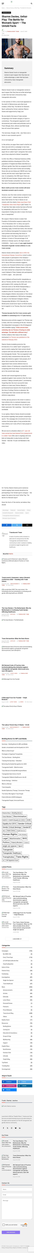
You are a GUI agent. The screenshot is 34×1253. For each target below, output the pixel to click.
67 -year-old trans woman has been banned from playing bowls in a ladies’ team (17, 433)
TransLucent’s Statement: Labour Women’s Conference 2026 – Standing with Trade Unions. (16, 579)
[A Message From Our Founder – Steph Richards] (17, 686)
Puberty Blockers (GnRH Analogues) (12, 797)
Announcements (7, 990)
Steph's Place (5, 1046)
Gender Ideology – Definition (9, 780)
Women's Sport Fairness (9, 518)
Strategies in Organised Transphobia (12, 754)
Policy (28, 510)
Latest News (6, 1000)
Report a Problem (17, 1247)
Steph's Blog (6, 1059)
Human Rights (21, 510)
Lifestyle (5, 1056)
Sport (27, 513)
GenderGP (27, 827)
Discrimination (20, 816)
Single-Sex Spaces (8, 980)
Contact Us (25, 1247)
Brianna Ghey (6, 813)
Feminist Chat (7, 1052)
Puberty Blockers (16, 842)
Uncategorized (6, 1069)
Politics (6, 842)
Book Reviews (7, 1049)
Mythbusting (6, 1039)
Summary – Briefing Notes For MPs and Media (14, 744)
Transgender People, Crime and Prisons (13, 800)
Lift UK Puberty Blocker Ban (10, 960)
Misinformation (15, 838)
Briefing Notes (17, 813)
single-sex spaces (9, 846)
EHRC (29, 820)
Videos (5, 1016)
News (3, 987)
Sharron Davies (19, 513)
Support (5, 1043)
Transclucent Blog (8, 1013)
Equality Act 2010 (9, 824)
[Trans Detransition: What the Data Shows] (17, 627)
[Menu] (3, 5)
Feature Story (6, 970)
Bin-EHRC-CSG (7, 954)
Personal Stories (7, 1003)
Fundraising (5, 974)
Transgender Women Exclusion (11, 515)
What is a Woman (7, 784)
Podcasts (6, 1006)
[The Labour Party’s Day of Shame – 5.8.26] (17, 714)
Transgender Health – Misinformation (12, 767)
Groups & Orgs (7, 1036)
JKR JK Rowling (23, 834)
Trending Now (6, 12)
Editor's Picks (5, 967)
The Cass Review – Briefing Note (11, 757)
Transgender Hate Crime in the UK (11, 774)
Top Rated (5, 1062)
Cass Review (7, 816)
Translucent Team (13, 31)
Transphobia (8, 857)
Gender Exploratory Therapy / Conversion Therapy (16, 790)
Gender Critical (24, 823)
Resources (5, 1023)
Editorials (5, 996)
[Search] (31, 5)
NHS (25, 838)
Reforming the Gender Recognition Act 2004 (14, 764)
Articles (5, 993)
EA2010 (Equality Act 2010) (17, 820)
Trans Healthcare (8, 983)
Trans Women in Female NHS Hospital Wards (14, 770)
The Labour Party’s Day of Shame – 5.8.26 (15, 725)
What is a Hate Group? (8, 750)
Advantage (5, 510)
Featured (13, 510)
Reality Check (5, 1020)
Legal (5, 838)
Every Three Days (8, 957)
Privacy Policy (8, 1247)
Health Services (21, 830)
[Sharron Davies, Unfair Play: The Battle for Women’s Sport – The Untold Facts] (17, 48)
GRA (4, 830)
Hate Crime (11, 831)
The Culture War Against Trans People (12, 793)
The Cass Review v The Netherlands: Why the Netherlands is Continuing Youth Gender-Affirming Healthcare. (16, 610)
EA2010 (5, 820)
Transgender (8, 849)
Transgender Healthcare (12, 853)
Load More (16, 939)
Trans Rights (22, 857)
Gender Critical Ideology (12, 827)
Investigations (6, 977)
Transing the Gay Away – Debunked (12, 760)
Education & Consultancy (10, 1033)
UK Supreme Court (12, 860)
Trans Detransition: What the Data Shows (15, 638)
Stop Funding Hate (8, 964)
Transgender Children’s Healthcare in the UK (14, 777)
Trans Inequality (6, 787)
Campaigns (5, 951)
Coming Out (6, 1029)
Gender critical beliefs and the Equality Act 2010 (15, 747)
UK (3, 860)
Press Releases (7, 1010)
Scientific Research (8, 513)
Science (27, 842)
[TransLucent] (17, 3)
